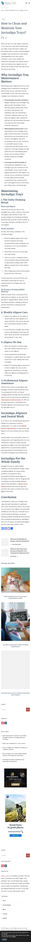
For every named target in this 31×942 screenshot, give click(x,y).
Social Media (7, 905)
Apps (4, 909)
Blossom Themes (19, 930)
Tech (4, 900)
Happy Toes (5, 876)
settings (14, 936)
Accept (4, 939)
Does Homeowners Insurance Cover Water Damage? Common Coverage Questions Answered (14, 737)
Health (5, 918)
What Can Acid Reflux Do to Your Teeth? (14, 743)
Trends (5, 914)
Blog (3, 19)
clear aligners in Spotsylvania (10, 400)
